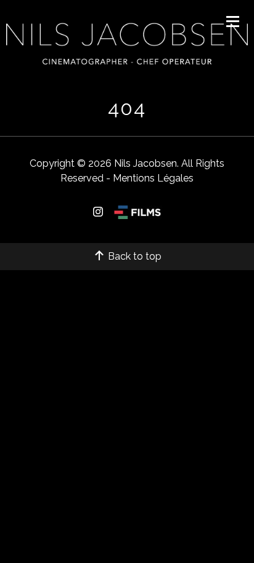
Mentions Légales (153, 178)
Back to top (133, 256)
